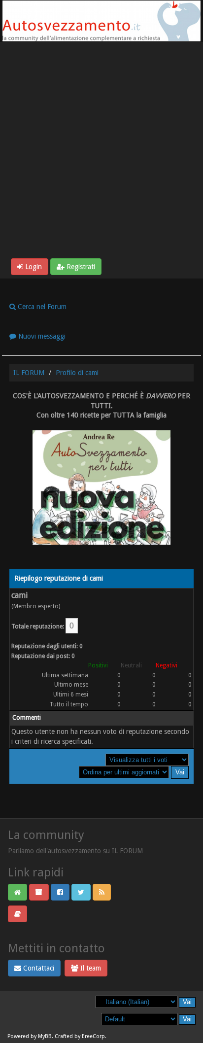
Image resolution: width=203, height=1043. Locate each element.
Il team (89, 968)
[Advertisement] (101, 151)
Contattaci (37, 968)
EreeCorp (93, 1036)
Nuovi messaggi (41, 336)
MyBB (45, 1036)
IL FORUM (28, 373)
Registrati (80, 267)
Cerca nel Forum (41, 307)
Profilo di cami (77, 373)
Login (32, 267)
